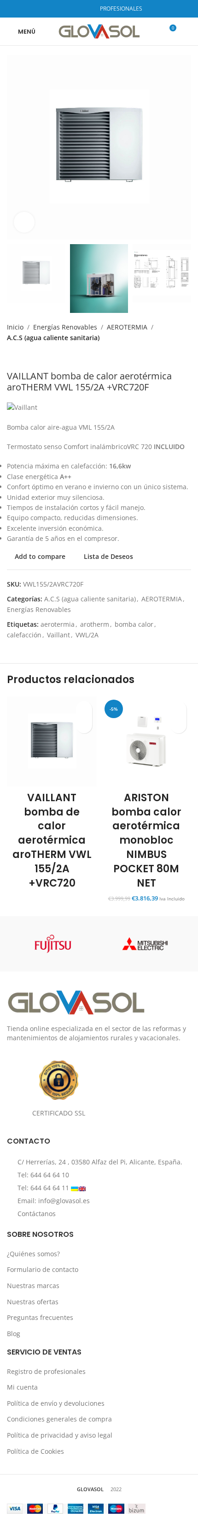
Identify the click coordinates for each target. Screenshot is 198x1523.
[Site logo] (99, 30)
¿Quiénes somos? (33, 1253)
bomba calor (134, 624)
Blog (13, 1333)
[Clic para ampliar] (24, 222)
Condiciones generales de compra (59, 1419)
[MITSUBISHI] (145, 944)
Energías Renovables (65, 327)
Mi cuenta (22, 1387)
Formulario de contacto (42, 1269)
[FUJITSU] (53, 944)
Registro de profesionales (46, 1371)
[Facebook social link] (61, 9)
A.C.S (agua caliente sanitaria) (53, 337)
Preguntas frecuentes (40, 1317)
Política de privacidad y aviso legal (59, 1435)
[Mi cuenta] (187, 31)
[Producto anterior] (11, 356)
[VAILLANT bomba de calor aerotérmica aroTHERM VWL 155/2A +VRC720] (52, 741)
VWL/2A (87, 634)
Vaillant (58, 634)
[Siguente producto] (30, 356)
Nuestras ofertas (32, 1301)
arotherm (94, 624)
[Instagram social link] (73, 9)
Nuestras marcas (33, 1285)
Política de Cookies (35, 1451)
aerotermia (58, 624)
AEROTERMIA (127, 327)
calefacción (24, 634)
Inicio (15, 327)
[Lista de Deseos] (84, 709)
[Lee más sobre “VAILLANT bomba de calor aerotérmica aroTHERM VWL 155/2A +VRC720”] (84, 725)
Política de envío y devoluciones (56, 1403)
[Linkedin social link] (85, 9)
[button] (178, 725)
